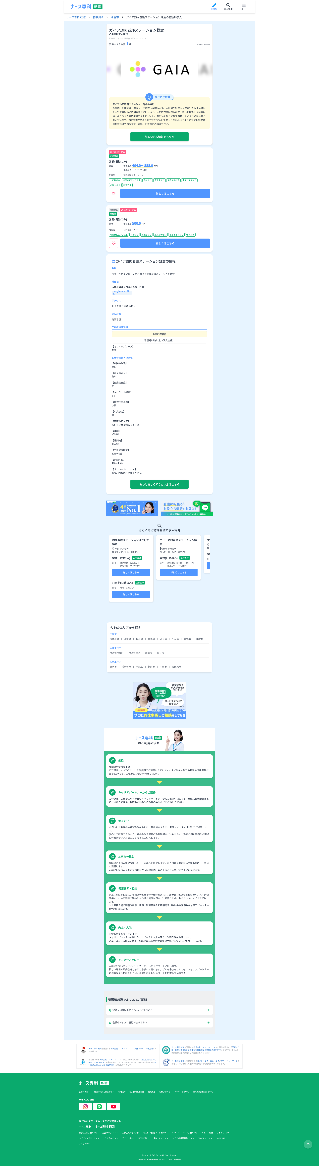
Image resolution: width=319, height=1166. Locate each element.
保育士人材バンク (160, 1138)
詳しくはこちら (165, 193)
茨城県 (127, 639)
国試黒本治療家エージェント (154, 1133)
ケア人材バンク (111, 1138)
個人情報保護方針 (136, 1092)
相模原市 (176, 666)
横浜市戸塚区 (117, 652)
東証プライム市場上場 (143, 1048)
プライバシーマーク (229, 1061)
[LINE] (99, 1106)
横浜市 (151, 666)
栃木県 (139, 639)
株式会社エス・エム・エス (122, 1048)
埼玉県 (163, 639)
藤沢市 (148, 652)
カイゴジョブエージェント (90, 1138)
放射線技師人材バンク (88, 1133)
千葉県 (175, 639)
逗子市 (160, 652)
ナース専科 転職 (76, 17)
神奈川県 (98, 17)
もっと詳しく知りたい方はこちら (159, 484)
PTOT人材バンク (190, 1133)
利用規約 (121, 1092)
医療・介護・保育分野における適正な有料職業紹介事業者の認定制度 (205, 1048)
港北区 (139, 666)
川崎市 (163, 666)
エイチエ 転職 (207, 1133)
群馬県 (151, 639)
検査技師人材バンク (110, 1133)
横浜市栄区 (134, 652)
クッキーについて (181, 1092)
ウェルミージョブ (224, 1133)
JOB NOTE (174, 1133)
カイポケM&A (85, 1144)
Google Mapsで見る (121, 292)
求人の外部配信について (203, 1092)
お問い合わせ (164, 1092)
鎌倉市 (115, 17)
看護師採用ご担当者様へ (104, 1092)
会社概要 (151, 1092)
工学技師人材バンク (130, 1133)
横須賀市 (126, 666)
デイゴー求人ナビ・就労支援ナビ (135, 1138)
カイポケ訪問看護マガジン (183, 1138)
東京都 (187, 639)
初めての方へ (84, 1092)
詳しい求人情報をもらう (159, 137)
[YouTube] (113, 1106)
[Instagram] (85, 1106)
